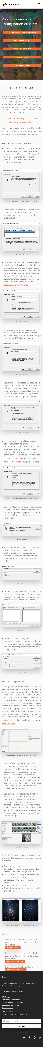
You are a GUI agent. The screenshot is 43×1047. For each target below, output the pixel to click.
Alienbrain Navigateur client (21, 122)
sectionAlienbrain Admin (15, 284)
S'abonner (21, 1026)
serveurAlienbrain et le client (17, 131)
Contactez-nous (7, 1008)
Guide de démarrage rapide (11, 1005)
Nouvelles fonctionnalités (11, 1000)
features (17, 461)
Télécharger (6, 997)
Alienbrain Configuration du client (23, 118)
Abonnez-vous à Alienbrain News (15, 1015)
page (34, 458)
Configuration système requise (12, 1002)
